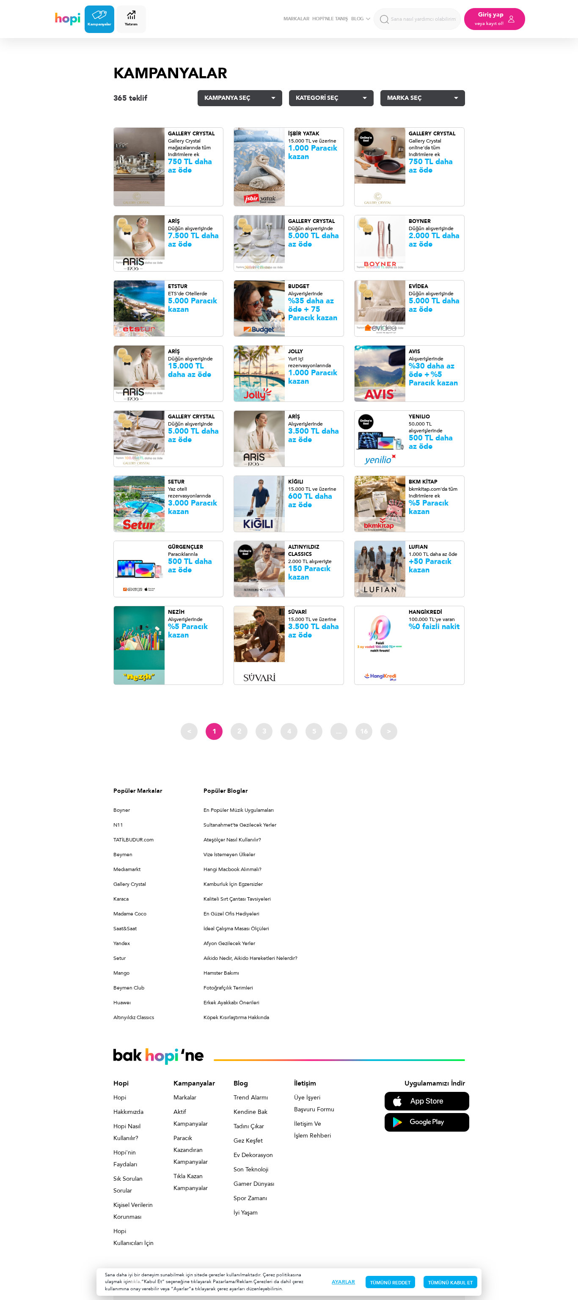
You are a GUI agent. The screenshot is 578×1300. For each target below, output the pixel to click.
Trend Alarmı (251, 1098)
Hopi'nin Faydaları (125, 1158)
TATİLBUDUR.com (133, 839)
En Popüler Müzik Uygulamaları (239, 810)
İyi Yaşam (246, 1213)
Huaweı (122, 1002)
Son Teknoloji (251, 1169)
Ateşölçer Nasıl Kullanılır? (232, 839)
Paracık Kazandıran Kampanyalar (190, 1150)
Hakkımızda (128, 1112)
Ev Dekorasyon (253, 1155)
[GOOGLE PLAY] (427, 1121)
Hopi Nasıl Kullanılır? (126, 1132)
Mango (121, 973)
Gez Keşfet (248, 1141)
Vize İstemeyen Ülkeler (229, 854)
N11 (118, 825)
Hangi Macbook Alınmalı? (232, 869)
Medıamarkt (126, 869)
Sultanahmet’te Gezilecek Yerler (240, 825)
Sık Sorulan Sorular (128, 1185)
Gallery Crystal (129, 884)
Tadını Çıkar (249, 1126)
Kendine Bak (250, 1112)
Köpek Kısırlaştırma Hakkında (236, 1017)
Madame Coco (129, 913)
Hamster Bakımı (221, 973)
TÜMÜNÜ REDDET (390, 1283)
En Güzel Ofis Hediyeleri (231, 913)
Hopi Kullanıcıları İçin (133, 1237)
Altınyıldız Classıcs (133, 1017)
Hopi (119, 1098)
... (339, 731)
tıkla (135, 1281)
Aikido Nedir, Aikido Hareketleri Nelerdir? (250, 958)
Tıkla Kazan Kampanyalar (190, 1182)
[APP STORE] (427, 1100)
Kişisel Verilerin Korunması (133, 1211)
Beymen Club (128, 987)
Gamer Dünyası (254, 1184)
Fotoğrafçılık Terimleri (228, 987)
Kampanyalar (99, 24)
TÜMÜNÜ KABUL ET (450, 1283)
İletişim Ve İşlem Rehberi (312, 1130)
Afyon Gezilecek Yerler (229, 943)
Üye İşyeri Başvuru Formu (314, 1103)
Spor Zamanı (250, 1198)
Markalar (184, 1098)
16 (364, 731)
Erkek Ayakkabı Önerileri (231, 1002)
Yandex (121, 943)
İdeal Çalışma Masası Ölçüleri (236, 928)
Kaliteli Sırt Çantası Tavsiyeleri (237, 899)
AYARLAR (343, 1281)
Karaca (121, 899)
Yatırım (131, 24)
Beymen (122, 854)
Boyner (121, 810)
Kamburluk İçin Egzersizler (233, 884)
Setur (119, 958)
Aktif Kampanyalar (190, 1118)
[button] (240, 98)
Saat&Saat (125, 928)
